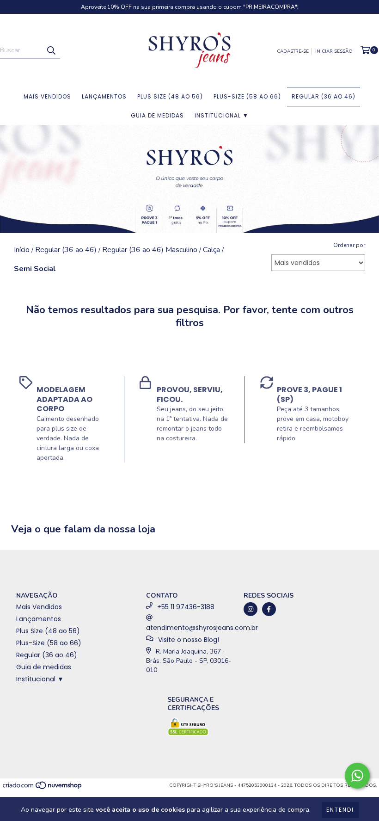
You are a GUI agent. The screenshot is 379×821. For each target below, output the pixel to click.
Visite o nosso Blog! (188, 639)
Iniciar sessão (334, 51)
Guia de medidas (157, 115)
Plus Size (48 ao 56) (170, 96)
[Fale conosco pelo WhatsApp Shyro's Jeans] (357, 776)
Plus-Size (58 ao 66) (247, 96)
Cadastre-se (293, 51)
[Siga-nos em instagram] (250, 609)
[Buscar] (51, 50)
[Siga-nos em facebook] (269, 609)
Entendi (340, 810)
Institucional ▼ (222, 115)
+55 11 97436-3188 (185, 606)
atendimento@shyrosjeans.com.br (202, 627)
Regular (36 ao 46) (323, 96)
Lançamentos (104, 96)
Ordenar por (349, 245)
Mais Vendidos (47, 96)
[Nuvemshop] (42, 788)
